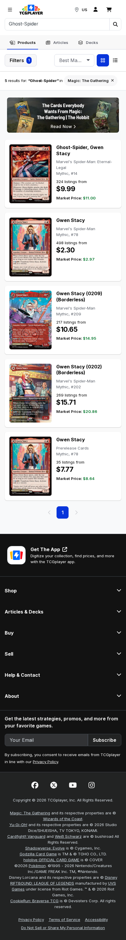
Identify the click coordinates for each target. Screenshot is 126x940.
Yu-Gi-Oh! (18, 824)
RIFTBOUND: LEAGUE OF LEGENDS (42, 883)
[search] (57, 23)
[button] (115, 24)
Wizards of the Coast (62, 818)
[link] (31, 10)
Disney (111, 877)
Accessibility (96, 919)
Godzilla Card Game (38, 854)
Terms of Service (64, 919)
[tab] (22, 42)
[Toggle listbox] (88, 60)
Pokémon (37, 865)
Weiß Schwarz (68, 836)
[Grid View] (103, 60)
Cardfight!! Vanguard (26, 836)
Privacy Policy (45, 761)
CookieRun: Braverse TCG (34, 900)
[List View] (115, 60)
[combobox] (74, 60)
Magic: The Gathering (30, 813)
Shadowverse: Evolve (45, 848)
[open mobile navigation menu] (10, 9)
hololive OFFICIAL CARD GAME (51, 859)
